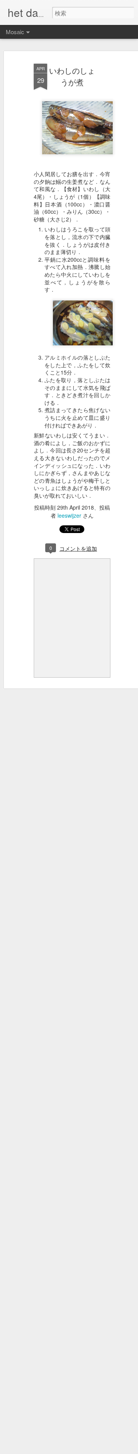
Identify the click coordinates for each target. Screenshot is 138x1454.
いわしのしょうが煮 (72, 76)
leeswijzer (69, 515)
